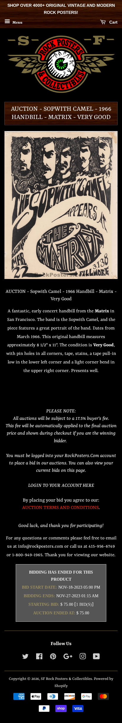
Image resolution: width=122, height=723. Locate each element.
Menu (17, 22)
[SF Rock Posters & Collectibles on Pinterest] (53, 658)
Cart (113, 22)
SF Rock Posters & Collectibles (66, 679)
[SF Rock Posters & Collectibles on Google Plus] (67, 658)
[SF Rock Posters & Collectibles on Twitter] (25, 658)
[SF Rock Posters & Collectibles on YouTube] (96, 658)
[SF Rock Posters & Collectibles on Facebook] (39, 658)
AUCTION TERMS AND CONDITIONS (60, 507)
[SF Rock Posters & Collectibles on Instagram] (82, 658)
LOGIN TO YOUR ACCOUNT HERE (61, 485)
